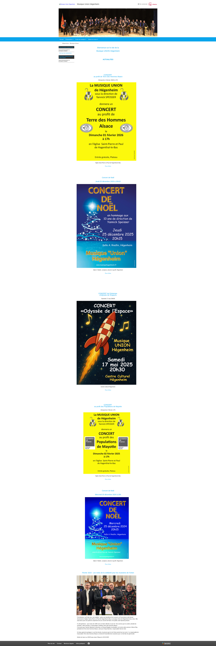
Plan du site (51, 643)
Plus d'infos (108, 166)
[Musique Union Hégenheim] (67, 4)
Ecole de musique (80, 39)
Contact (59, 643)
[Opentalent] (166, 644)
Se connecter (143, 4)
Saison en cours (92, 39)
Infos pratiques (80, 643)
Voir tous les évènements (65, 53)
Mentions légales (69, 643)
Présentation (68, 39)
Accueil (61, 39)
